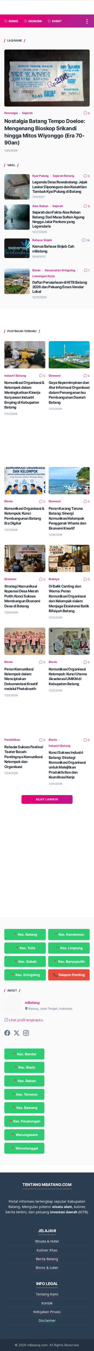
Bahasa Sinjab (42, 240)
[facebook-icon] (7, 1033)
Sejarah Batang (63, 176)
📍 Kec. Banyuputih (69, 961)
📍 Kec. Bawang (24, 1108)
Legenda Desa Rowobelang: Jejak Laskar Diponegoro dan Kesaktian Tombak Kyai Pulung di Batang (59, 187)
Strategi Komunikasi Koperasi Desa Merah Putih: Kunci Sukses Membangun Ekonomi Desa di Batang (22, 596)
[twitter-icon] (17, 1033)
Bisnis (36, 270)
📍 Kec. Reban (24, 1081)
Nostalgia (11, 113)
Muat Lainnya (47, 799)
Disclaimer (47, 1320)
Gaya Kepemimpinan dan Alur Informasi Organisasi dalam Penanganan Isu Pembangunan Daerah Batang (69, 392)
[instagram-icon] (26, 1033)
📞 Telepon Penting (69, 975)
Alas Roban (40, 206)
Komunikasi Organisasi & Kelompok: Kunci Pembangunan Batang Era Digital (24, 515)
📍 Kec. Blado (24, 1067)
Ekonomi (54, 375)
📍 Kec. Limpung (69, 948)
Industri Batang (15, 375)
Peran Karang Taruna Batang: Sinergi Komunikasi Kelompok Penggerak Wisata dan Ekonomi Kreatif (67, 518)
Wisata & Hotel (47, 1241)
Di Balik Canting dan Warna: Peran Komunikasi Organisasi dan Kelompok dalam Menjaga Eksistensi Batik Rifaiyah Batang (69, 598)
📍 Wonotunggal (24, 1148)
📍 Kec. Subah (25, 961)
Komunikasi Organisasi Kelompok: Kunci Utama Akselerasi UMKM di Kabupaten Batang (68, 676)
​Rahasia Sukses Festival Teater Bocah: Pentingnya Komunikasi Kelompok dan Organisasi (23, 757)
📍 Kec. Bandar (24, 1054)
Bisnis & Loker (47, 1267)
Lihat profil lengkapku (25, 1020)
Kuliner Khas (47, 1250)
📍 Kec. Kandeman (69, 934)
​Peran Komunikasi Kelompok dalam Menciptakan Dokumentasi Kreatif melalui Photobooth (21, 679)
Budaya (54, 579)
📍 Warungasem (24, 1135)
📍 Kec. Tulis (25, 948)
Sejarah (27, 113)
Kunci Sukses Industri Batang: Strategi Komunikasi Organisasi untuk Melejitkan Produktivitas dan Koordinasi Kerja (67, 764)
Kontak (47, 1303)
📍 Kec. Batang (25, 934)
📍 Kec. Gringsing (25, 975)
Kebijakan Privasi (47, 1311)
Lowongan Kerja (43, 276)
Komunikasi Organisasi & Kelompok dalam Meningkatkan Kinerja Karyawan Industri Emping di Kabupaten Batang (24, 395)
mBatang (32, 1002)
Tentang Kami (47, 1294)
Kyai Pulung (40, 176)
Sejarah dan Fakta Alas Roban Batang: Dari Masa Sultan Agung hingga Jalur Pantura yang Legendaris (58, 219)
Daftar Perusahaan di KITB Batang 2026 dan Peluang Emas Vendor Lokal (59, 287)
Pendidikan (12, 739)
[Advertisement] (47, 441)
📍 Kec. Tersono (24, 1094)
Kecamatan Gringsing (60, 270)
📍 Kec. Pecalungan (24, 1121)
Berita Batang (47, 1259)
